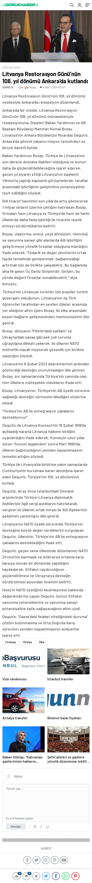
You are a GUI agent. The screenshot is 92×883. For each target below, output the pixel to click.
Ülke (41, 642)
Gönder (15, 826)
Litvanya (10, 642)
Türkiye (27, 642)
